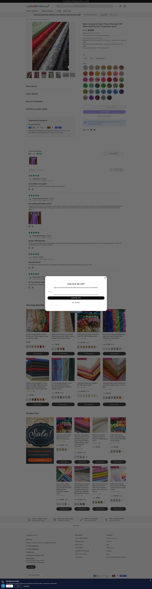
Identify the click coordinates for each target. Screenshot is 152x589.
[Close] (150, 580)
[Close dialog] (105, 278)
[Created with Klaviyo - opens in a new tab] (76, 312)
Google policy (53, 583)
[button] (3, 586)
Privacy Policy (46, 583)
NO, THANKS (76, 302)
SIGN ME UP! (76, 298)
